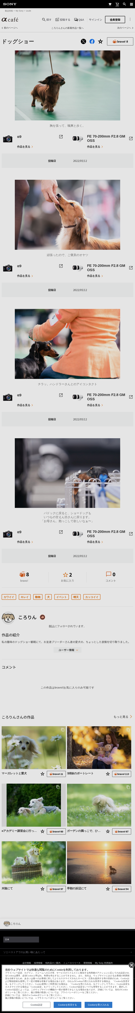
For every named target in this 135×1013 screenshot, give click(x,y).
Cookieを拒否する (67, 1004)
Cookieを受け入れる (98, 1004)
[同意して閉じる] (131, 965)
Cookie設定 (36, 1004)
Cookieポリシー (38, 995)
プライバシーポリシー (48, 998)
